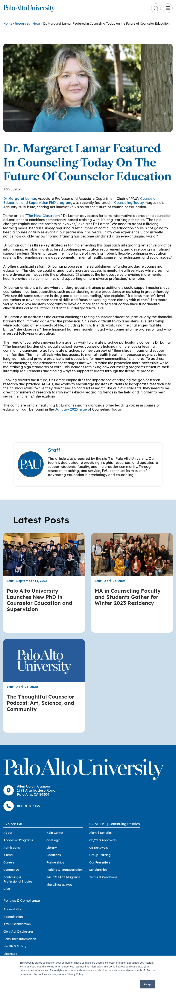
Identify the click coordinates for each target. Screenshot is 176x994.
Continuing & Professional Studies (17, 879)
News (36, 23)
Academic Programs (18, 840)
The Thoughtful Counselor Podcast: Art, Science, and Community (40, 702)
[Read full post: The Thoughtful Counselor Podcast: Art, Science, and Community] (44, 660)
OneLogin (53, 840)
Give (6, 889)
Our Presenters (99, 862)
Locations (53, 855)
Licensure (10, 954)
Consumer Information (19, 939)
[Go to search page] (156, 8)
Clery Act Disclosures (18, 931)
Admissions (11, 848)
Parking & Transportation (64, 870)
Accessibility (12, 909)
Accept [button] (147, 984)
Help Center (54, 833)
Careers (8, 862)
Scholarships (98, 870)
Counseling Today (129, 202)
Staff (54, 450)
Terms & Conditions (103, 877)
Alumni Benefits (100, 833)
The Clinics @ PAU (59, 885)
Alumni (8, 855)
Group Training (100, 855)
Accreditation (13, 917)
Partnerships (55, 862)
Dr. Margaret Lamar (19, 198)
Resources (22, 23)
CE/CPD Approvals (103, 840)
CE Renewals (98, 848)
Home (7, 23)
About (7, 833)
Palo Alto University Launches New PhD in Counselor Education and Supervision (39, 599)
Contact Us (11, 870)
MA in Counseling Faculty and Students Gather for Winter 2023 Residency (128, 596)
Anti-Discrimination (17, 924)
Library (51, 848)
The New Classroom (43, 216)
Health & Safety (14, 946)
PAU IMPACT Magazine (63, 877)
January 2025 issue (71, 409)
